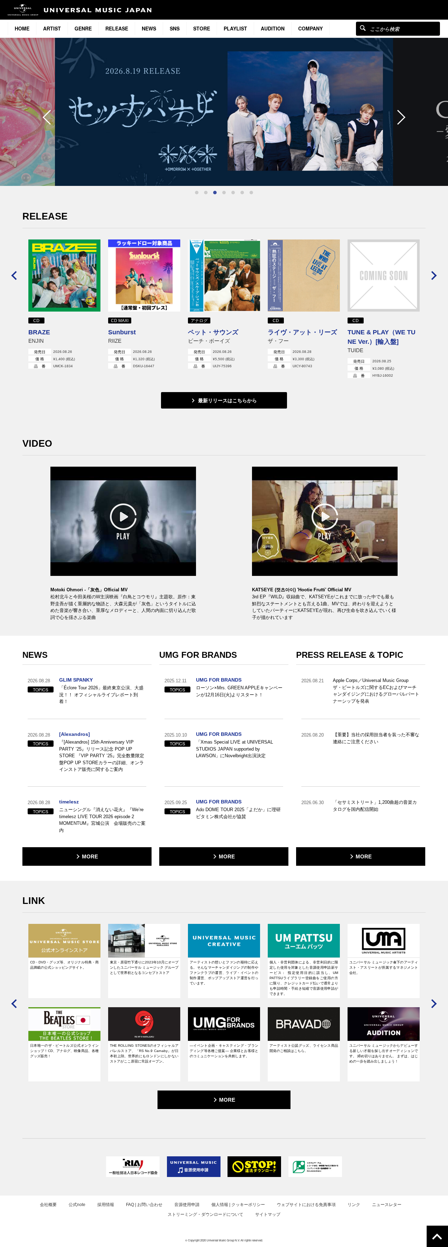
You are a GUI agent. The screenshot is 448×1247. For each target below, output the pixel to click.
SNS (175, 28)
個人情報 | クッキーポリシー (238, 1205)
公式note (77, 1205)
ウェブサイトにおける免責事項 (306, 1205)
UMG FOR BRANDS (218, 680)
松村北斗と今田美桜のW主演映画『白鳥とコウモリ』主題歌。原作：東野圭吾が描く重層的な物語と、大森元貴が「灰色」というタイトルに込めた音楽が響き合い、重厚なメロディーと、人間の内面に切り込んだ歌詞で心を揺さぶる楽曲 (123, 607)
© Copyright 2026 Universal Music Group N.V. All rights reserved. (224, 1240)
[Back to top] (437, 1236)
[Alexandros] (74, 734)
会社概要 (48, 1205)
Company (310, 28)
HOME (22, 28)
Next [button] (398, 117)
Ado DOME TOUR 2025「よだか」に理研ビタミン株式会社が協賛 (238, 813)
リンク (354, 1205)
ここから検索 (363, 28)
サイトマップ (267, 1214)
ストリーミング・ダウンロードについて (205, 1214)
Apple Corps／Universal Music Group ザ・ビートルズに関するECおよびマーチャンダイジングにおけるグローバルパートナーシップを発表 (376, 691)
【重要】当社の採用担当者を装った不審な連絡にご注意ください (376, 738)
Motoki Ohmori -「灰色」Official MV (89, 589)
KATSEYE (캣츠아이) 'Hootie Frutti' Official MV (301, 589)
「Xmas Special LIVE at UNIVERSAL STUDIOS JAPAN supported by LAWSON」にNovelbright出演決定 (234, 748)
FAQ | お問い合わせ (144, 1205)
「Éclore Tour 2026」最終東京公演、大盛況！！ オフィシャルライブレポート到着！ (101, 694)
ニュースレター (386, 1205)
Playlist (235, 28)
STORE (201, 28)
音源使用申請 (187, 1205)
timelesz (69, 801)
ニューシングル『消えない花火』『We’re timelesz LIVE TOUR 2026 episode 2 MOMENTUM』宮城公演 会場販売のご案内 (102, 820)
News (149, 28)
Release (116, 28)
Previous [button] (50, 117)
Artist (52, 28)
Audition (273, 28)
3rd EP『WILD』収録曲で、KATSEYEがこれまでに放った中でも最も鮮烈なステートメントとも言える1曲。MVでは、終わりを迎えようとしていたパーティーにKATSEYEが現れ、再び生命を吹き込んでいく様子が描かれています (324, 607)
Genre (83, 28)
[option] (224, 112)
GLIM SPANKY (76, 680)
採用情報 (105, 1205)
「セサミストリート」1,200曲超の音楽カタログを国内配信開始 (375, 806)
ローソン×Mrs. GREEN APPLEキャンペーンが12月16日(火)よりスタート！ (239, 691)
